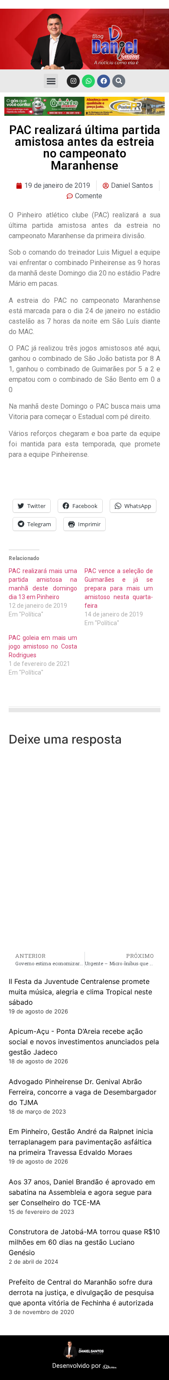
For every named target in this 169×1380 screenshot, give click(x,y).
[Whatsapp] (88, 81)
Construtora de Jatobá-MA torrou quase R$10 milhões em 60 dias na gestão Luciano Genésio (84, 1242)
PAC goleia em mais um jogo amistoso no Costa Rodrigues (43, 646)
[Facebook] (103, 81)
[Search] (118, 81)
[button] (51, 81)
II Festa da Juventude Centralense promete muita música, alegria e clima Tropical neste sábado (80, 991)
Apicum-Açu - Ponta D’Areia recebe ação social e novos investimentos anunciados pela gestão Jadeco (84, 1041)
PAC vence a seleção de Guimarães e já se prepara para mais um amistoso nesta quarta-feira (118, 588)
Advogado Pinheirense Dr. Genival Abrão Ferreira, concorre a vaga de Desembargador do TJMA (82, 1092)
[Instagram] (73, 81)
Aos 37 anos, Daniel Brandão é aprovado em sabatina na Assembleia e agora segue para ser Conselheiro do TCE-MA (82, 1192)
